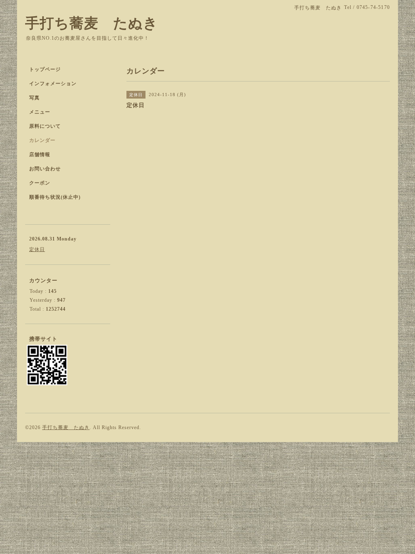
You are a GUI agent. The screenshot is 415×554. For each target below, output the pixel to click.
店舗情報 (39, 154)
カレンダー (42, 140)
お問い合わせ (45, 169)
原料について (45, 126)
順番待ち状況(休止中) (55, 197)
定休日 (37, 249)
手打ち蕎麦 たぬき (91, 23)
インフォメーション (53, 83)
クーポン (39, 183)
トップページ (45, 69)
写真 (34, 98)
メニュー (39, 112)
